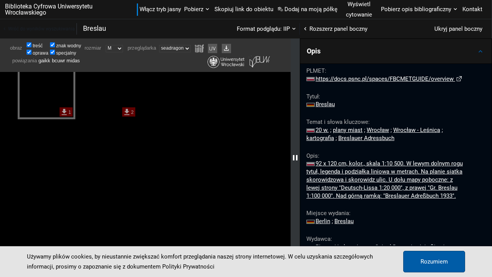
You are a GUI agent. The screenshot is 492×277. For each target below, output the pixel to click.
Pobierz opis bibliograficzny (416, 9)
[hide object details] (295, 157)
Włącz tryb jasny (160, 9)
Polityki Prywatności (188, 266)
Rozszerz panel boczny (338, 28)
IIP (286, 28)
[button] (396, 51)
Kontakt (472, 9)
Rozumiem (434, 261)
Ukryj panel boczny (458, 28)
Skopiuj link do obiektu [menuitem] (243, 9)
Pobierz (193, 9)
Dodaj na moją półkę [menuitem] (310, 9)
